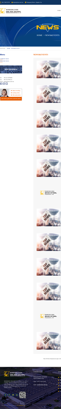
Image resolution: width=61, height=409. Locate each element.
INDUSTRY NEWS (4, 61)
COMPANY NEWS (4, 58)
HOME (59, 10)
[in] (4, 84)
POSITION (2, 48)
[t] (6, 84)
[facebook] (1, 84)
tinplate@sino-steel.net (18, 2)
